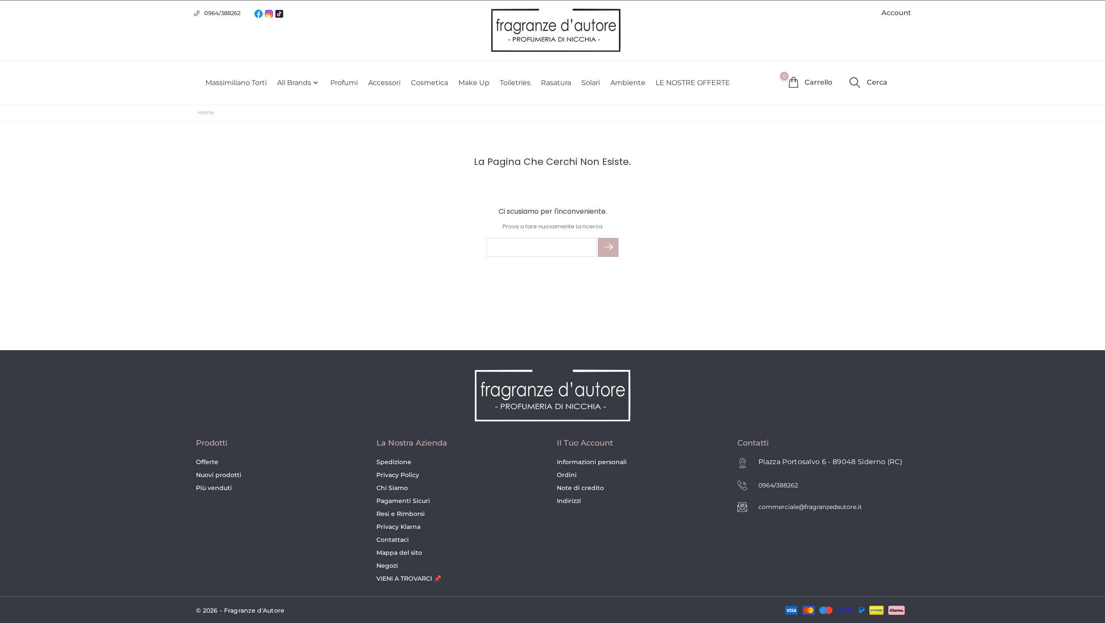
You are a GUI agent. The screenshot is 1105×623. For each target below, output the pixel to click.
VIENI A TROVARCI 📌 (408, 578)
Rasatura (556, 83)
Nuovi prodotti (218, 475)
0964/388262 (222, 12)
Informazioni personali (592, 462)
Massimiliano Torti (236, 83)
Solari (590, 83)
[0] (793, 82)
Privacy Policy (397, 475)
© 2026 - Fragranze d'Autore (240, 610)
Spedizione (393, 462)
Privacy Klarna (398, 527)
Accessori (384, 83)
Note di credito (580, 488)
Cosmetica (429, 83)
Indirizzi (569, 501)
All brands (298, 83)
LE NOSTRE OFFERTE (693, 83)
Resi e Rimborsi (400, 514)
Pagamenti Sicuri (403, 501)
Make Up (473, 83)
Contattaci (392, 540)
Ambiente (627, 83)
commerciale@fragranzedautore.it (810, 507)
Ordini (567, 475)
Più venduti (214, 488)
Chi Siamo (392, 488)
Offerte (207, 462)
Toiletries (515, 83)
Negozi (387, 565)
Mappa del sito (399, 553)
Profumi (344, 83)
